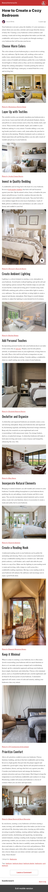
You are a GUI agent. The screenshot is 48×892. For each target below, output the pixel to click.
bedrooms (38, 863)
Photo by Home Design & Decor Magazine (16, 819)
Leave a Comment (24, 872)
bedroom (9, 863)
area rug (18, 348)
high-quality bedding (15, 189)
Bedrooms (13, 859)
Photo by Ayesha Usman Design (12, 176)
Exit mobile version (24, 888)
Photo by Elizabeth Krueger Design (13, 411)
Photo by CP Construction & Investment (15, 747)
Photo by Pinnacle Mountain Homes (14, 649)
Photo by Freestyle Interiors (11, 542)
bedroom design (28, 863)
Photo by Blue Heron (9, 478)
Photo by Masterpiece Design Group (14, 107)
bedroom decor (18, 863)
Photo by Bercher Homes (10, 335)
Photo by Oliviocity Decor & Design (14, 268)
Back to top (42, 882)
